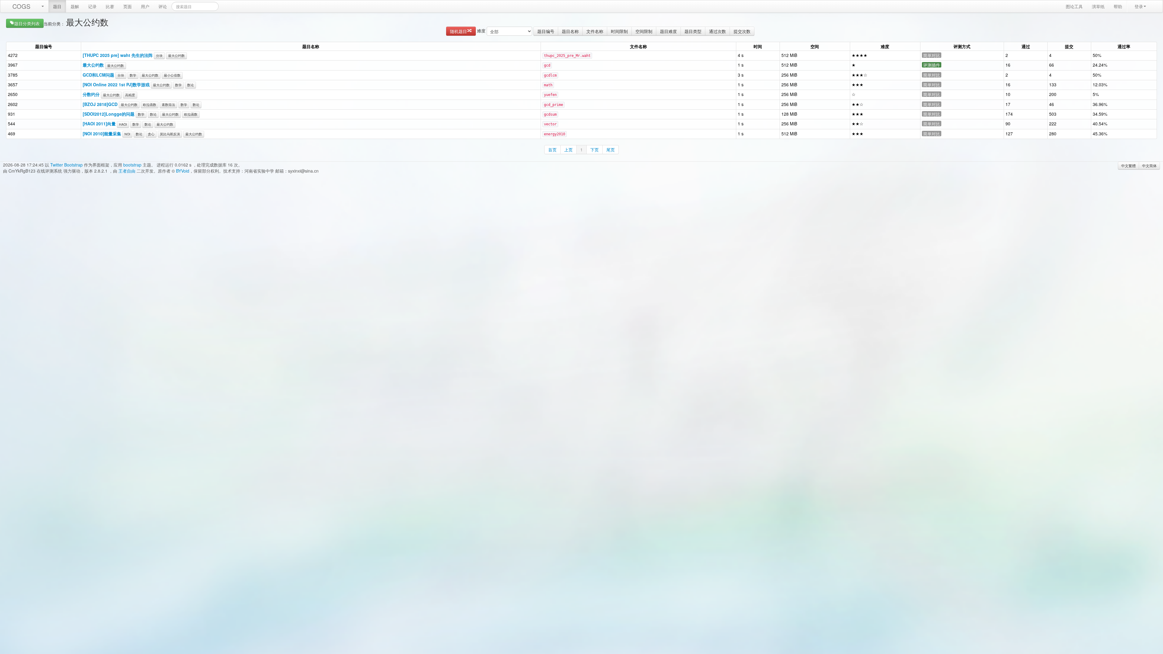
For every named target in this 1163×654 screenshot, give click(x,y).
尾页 (610, 150)
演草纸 (1098, 6)
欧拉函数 (149, 104)
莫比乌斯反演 (170, 134)
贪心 (151, 134)
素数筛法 (168, 104)
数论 (190, 85)
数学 (133, 75)
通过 (1026, 46)
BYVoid (182, 171)
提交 (1069, 46)
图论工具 (1074, 6)
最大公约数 (176, 55)
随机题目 (458, 31)
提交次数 (742, 31)
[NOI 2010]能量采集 (102, 133)
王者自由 (126, 171)
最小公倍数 (172, 75)
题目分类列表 (27, 23)
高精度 (130, 95)
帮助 (1118, 6)
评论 (162, 6)
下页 (594, 150)
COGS (21, 6)
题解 (75, 6)
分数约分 (91, 94)
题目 (57, 6)
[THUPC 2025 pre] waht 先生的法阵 (118, 55)
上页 (568, 150)
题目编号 (545, 31)
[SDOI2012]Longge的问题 (108, 114)
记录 (92, 6)
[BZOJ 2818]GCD (100, 104)
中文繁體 (1128, 165)
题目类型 (692, 31)
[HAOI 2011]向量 (99, 124)
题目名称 (570, 31)
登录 (1139, 6)
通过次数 (717, 31)
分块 (159, 55)
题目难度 (668, 31)
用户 (145, 6)
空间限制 (643, 31)
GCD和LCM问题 (98, 75)
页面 (127, 6)
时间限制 (619, 31)
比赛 (110, 6)
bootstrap (132, 165)
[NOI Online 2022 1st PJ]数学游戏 (116, 84)
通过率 (1124, 46)
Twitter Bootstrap (66, 165)
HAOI (123, 124)
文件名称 (594, 31)
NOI (127, 134)
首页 (552, 150)
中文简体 (1149, 165)
